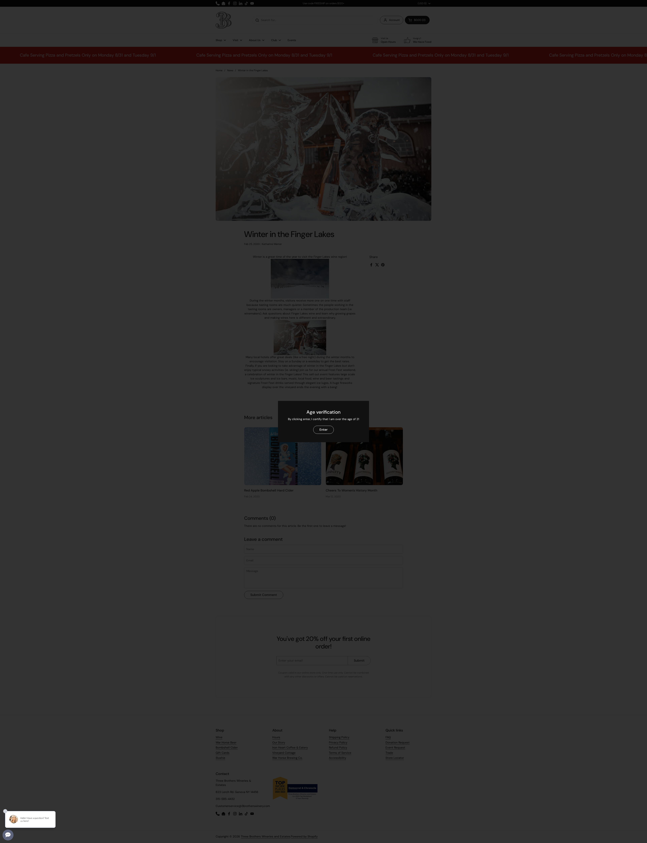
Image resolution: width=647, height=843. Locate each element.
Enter (323, 429)
